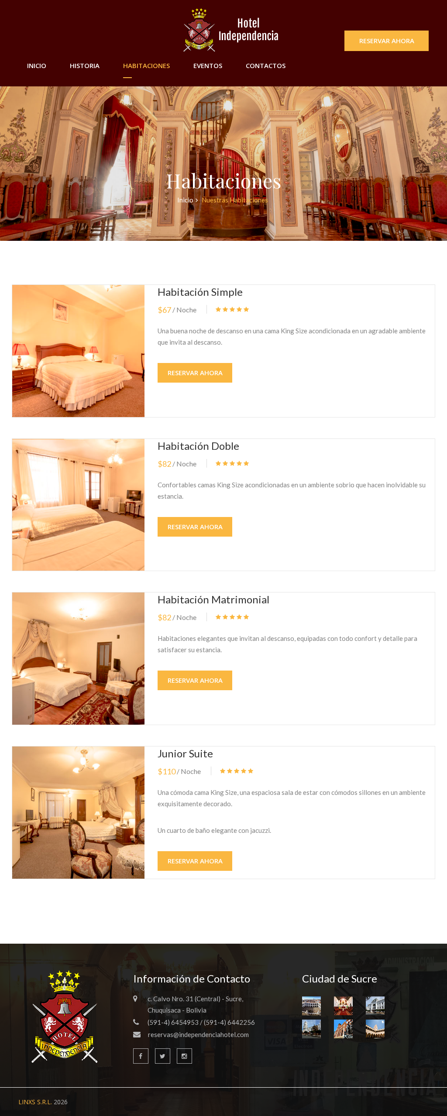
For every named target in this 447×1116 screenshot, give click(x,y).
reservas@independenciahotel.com (198, 1034)
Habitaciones (146, 65)
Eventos (207, 65)
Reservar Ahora (386, 40)
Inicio (36, 65)
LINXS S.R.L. (35, 1102)
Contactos (265, 65)
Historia (85, 65)
